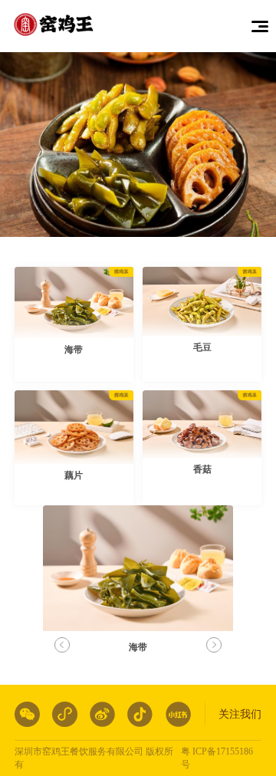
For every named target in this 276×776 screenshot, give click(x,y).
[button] (213, 645)
